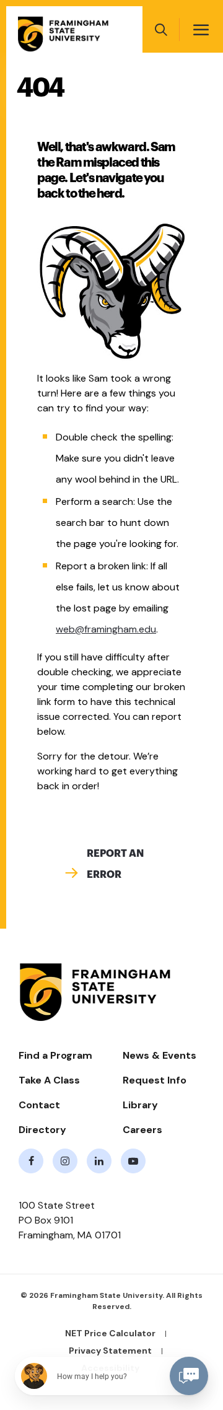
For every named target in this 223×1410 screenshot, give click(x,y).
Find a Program (55, 1055)
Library (140, 1104)
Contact (39, 1104)
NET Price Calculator (110, 1333)
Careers (142, 1129)
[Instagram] (65, 1161)
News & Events (159, 1055)
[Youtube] (133, 1161)
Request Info (154, 1080)
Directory (42, 1129)
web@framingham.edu (106, 629)
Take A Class (49, 1080)
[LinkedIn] (99, 1161)
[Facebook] (31, 1161)
